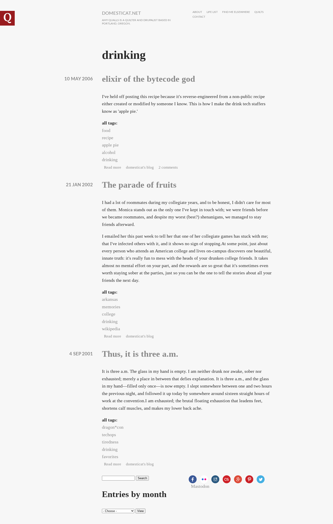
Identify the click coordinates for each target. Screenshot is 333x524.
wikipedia (111, 328)
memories (111, 306)
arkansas (110, 299)
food (106, 130)
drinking (110, 159)
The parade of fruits (139, 184)
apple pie (110, 144)
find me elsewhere (236, 12)
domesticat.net (121, 13)
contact (199, 17)
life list (212, 12)
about (197, 12)
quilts (259, 12)
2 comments (168, 167)
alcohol (109, 152)
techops (109, 434)
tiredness (110, 441)
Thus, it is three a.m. (140, 354)
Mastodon (200, 486)
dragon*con (112, 427)
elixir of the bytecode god (148, 79)
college (108, 313)
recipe (107, 137)
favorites (110, 456)
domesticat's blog (140, 167)
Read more (112, 167)
